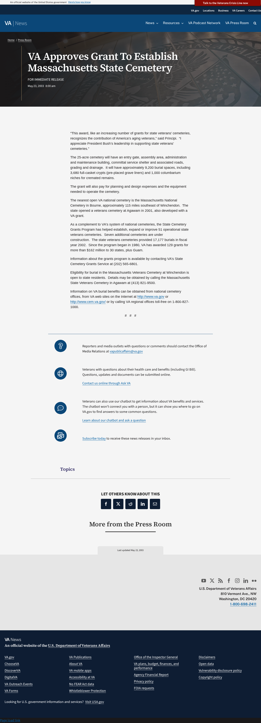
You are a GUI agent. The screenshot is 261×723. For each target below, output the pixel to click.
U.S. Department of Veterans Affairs (79, 645)
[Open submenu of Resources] (181, 23)
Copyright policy (210, 677)
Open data (206, 663)
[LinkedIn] (143, 504)
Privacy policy (143, 681)
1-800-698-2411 (243, 604)
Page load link (10, 720)
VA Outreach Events (19, 684)
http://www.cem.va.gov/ (88, 302)
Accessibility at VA (82, 677)
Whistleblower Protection (87, 690)
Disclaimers (207, 657)
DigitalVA (11, 677)
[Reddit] (130, 504)
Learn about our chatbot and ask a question (114, 420)
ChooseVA (12, 663)
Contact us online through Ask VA (106, 383)
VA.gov (9, 657)
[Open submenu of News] (156, 23)
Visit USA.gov (94, 701)
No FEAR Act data (81, 684)
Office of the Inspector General (156, 657)
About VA (75, 663)
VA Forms (11, 690)
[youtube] (203, 580)
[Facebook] (106, 504)
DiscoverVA (12, 670)
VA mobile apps (80, 670)
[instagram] (237, 580)
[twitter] (212, 580)
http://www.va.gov (150, 297)
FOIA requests (144, 688)
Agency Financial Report (151, 674)
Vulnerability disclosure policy (220, 670)
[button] (255, 23)
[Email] (155, 504)
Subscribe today (94, 438)
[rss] (220, 580)
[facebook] (229, 580)
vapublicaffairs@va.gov (126, 351)
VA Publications (80, 657)
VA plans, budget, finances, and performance (156, 665)
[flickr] (254, 580)
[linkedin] (245, 580)
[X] (118, 504)
